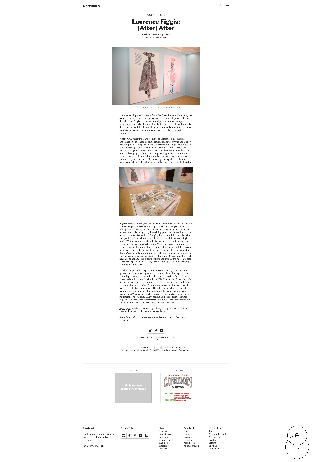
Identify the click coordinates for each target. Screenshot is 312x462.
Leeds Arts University (152, 34)
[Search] (221, 6)
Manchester (189, 443)
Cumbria (162, 448)
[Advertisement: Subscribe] (178, 388)
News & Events (165, 434)
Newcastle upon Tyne (216, 430)
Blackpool (163, 443)
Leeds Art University (137, 118)
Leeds (167, 34)
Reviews (171, 337)
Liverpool (188, 440)
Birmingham (164, 440)
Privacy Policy (127, 428)
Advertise (163, 431)
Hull (186, 431)
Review (162, 15)
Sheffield (213, 445)
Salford (212, 443)
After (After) (125, 308)
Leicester (188, 437)
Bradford (162, 445)
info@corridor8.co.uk (93, 446)
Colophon (163, 437)
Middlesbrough (191, 445)
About (161, 428)
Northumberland (217, 434)
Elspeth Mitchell (161, 337)
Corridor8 (91, 6)
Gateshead (189, 428)
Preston (212, 440)
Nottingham (215, 437)
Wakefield (214, 448)
